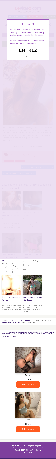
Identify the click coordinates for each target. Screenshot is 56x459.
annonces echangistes (11, 322)
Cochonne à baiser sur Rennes (11, 298)
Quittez (28, 56)
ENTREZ (28, 50)
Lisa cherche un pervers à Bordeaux (32, 298)
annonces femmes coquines (19, 320)
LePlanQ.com (35, 450)
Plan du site (28, 452)
